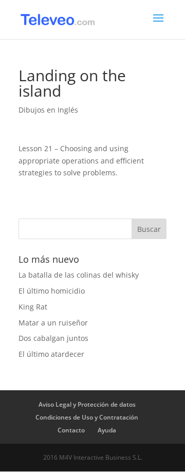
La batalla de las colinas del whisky (78, 275)
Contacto (71, 430)
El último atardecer (51, 354)
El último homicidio (51, 291)
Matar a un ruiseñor (53, 323)
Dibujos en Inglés (48, 110)
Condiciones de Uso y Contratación (86, 417)
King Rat (32, 307)
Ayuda (107, 430)
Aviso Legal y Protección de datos (87, 404)
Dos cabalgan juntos (53, 338)
